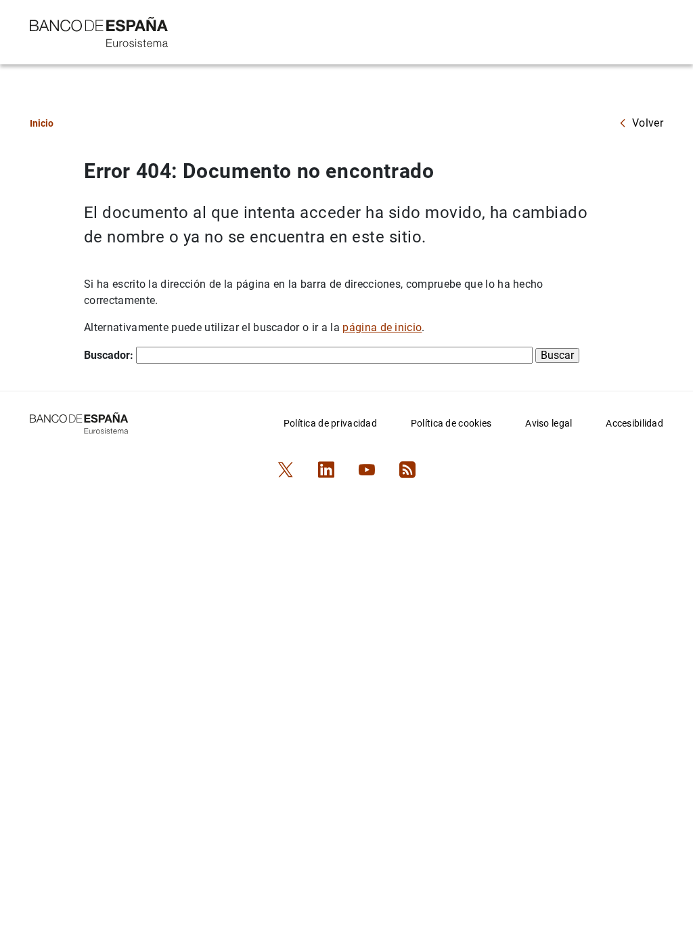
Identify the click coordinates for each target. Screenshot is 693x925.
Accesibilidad (634, 423)
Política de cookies (451, 423)
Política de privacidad (330, 423)
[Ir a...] (99, 30)
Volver (647, 122)
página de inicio (382, 327)
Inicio (41, 123)
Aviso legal (548, 423)
